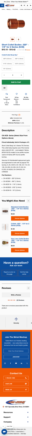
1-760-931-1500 (10, 378)
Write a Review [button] (16, 295)
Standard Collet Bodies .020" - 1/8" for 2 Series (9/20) (20, 208)
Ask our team (16, 265)
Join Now (16, 357)
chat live (8, 384)
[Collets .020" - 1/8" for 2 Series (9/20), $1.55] (5, 227)
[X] (27, 363)
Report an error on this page (9, 273)
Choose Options (20, 218)
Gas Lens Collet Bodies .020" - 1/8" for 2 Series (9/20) (20, 240)
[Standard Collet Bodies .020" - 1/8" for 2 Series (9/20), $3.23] (5, 211)
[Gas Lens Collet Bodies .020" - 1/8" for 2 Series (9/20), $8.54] (5, 243)
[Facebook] (10, 363)
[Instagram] (5, 363)
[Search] (21, 5)
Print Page (15, 115)
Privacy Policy (11, 431)
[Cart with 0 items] (30, 5)
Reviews (28, 49)
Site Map (23, 433)
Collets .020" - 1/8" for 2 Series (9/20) (20, 224)
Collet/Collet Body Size (10, 55)
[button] (16, 319)
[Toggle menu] (2, 5)
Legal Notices (20, 431)
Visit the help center (24, 273)
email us (8, 389)
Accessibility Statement (13, 433)
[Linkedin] (21, 363)
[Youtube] (16, 363)
